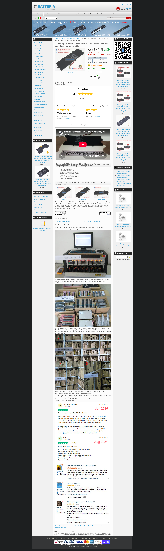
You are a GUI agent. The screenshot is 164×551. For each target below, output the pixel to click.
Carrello (128, 8)
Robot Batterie (38, 112)
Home (123, 4)
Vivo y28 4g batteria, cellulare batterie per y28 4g (122, 226)
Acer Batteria (38, 45)
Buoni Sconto (38, 210)
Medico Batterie (38, 118)
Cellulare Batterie (39, 110)
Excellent (83, 89)
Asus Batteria (38, 59)
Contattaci (84, 538)
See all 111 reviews (83, 99)
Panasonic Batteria (40, 69)
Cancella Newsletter (40, 212)
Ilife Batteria (76, 38)
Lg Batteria (37, 86)
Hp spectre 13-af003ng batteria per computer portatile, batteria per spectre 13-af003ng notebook (42, 159)
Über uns (49, 14)
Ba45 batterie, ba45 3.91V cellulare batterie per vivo (123, 207)
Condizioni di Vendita (40, 202)
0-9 (103, 545)
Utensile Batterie (39, 107)
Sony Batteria (38, 61)
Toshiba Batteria (39, 56)
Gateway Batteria (39, 94)
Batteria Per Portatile (65, 38)
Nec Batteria (38, 96)
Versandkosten (113, 538)
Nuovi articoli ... (38, 130)
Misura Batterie (38, 120)
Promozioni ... (38, 127)
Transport (76, 14)
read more (66, 118)
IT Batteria (94, 546)
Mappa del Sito (38, 207)
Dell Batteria (38, 48)
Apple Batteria (38, 72)
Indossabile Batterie (40, 123)
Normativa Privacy (39, 199)
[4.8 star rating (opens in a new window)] (85, 93)
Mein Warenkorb (102, 14)
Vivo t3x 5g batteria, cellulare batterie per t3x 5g (123, 245)
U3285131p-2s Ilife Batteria (91, 221)
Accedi (129, 4)
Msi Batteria (38, 80)
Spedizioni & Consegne (41, 196)
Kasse (115, 14)
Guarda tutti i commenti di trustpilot (68, 526)
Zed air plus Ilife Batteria (63, 221)
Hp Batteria (37, 53)
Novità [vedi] (121, 190)
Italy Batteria (80, 546)
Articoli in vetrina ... (39, 133)
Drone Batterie (38, 115)
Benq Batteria (38, 88)
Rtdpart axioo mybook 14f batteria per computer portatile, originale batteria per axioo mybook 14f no (42, 182)
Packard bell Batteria (40, 83)
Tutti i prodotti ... (38, 135)
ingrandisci (64, 199)
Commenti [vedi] (41, 217)
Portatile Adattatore (39, 102)
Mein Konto (88, 14)
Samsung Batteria (39, 64)
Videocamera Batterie (40, 104)
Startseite (38, 14)
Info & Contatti (38, 204)
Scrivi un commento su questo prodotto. (42, 229)
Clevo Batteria (38, 75)
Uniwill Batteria (39, 91)
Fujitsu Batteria (39, 67)
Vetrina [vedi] (40, 140)
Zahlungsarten (62, 14)
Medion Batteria (39, 77)
